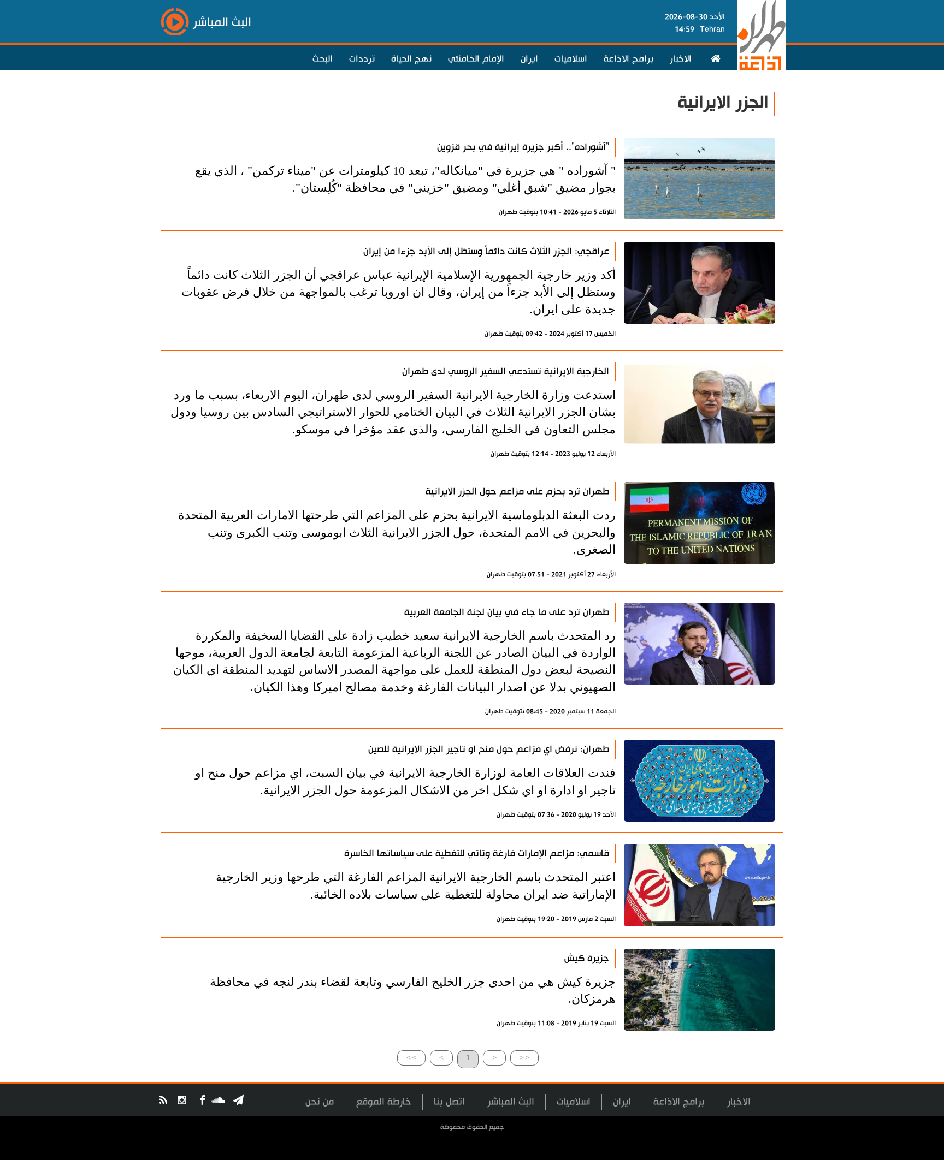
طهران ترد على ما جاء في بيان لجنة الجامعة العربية (506, 612)
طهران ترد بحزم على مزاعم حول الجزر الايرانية (517, 491)
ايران (529, 58)
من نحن (319, 1102)
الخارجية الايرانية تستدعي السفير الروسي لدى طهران (505, 371)
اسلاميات (570, 58)
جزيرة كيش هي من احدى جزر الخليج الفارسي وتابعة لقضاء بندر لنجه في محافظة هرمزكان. (413, 990)
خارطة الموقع (383, 1102)
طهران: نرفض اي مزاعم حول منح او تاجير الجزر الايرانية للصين (488, 749)
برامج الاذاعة (628, 58)
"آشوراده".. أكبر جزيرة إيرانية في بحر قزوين (523, 147)
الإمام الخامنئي (476, 58)
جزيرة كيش (586, 958)
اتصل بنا (449, 1102)
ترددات (362, 58)
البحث (322, 58)
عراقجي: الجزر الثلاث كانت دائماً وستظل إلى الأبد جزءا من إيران (486, 251)
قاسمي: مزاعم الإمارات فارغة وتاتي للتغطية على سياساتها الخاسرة (476, 853)
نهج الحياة (411, 58)
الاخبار (681, 58)
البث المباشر (510, 1102)
